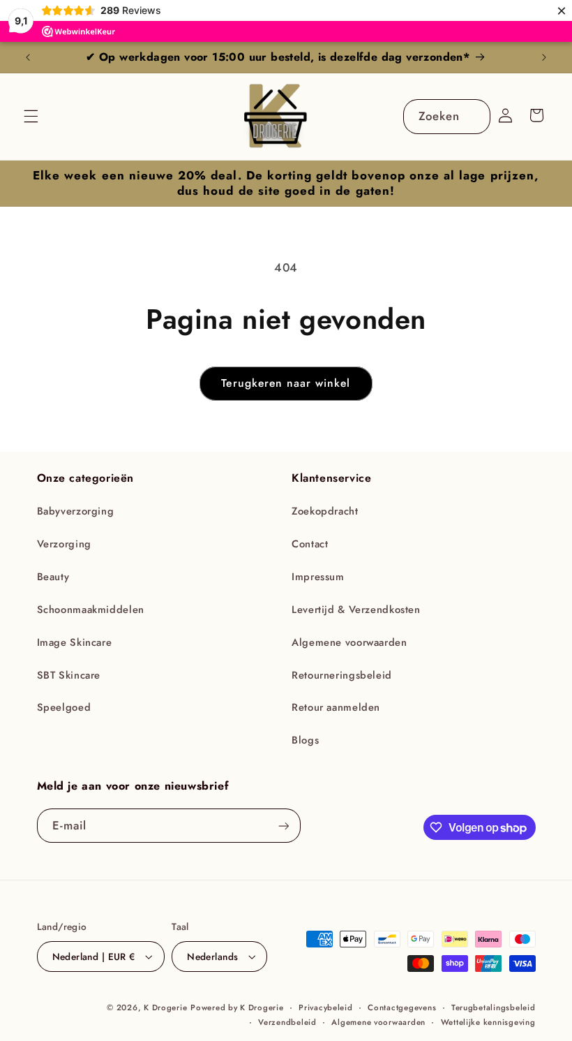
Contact (310, 544)
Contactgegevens (402, 1007)
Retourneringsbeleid (342, 675)
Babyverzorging (75, 511)
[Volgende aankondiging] (544, 57)
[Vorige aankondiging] (28, 57)
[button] (31, 117)
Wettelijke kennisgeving (488, 1022)
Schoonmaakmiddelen (90, 609)
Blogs (305, 740)
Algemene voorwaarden (349, 642)
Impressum (318, 576)
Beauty (53, 576)
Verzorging (64, 544)
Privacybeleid (326, 1007)
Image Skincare (74, 642)
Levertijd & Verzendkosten (356, 609)
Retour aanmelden (336, 707)
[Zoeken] (473, 116)
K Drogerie (165, 1007)
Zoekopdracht (325, 511)
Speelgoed (64, 707)
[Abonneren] (283, 826)
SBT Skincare (69, 675)
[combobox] (447, 116)
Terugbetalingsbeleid (493, 1007)
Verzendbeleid (287, 1022)
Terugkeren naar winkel (285, 383)
